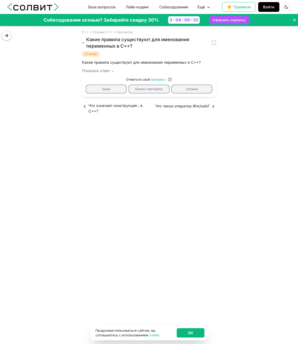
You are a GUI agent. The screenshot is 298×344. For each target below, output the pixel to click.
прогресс (158, 79)
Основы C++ (102, 32)
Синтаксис (124, 32)
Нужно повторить (149, 89)
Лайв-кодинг (137, 7)
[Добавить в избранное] (214, 42)
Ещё (201, 7)
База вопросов (101, 7)
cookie (154, 335)
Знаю (106, 89)
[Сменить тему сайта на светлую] (286, 7)
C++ (85, 32)
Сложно (192, 89)
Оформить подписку (229, 20)
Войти (268, 7)
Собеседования (173, 7)
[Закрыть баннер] (294, 20)
